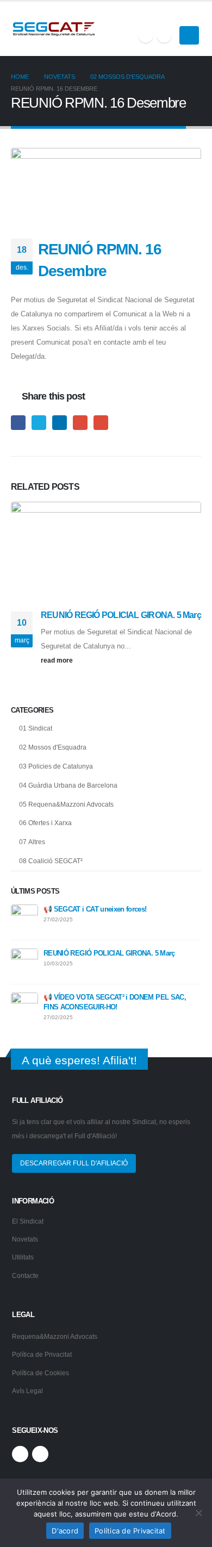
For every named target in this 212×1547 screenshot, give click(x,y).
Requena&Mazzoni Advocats (54, 1336)
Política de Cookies (40, 1372)
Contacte (25, 1275)
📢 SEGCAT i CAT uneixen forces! (95, 909)
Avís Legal (27, 1390)
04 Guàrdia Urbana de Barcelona (68, 785)
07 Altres (32, 842)
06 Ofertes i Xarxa (45, 823)
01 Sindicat (35, 728)
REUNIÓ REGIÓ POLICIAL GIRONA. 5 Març (121, 615)
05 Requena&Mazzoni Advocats (66, 804)
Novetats (25, 1239)
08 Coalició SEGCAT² (51, 861)
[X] (145, 35)
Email (100, 422)
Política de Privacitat (42, 1354)
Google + (80, 422)
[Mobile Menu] (189, 35)
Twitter (39, 422)
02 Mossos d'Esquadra (52, 747)
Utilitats (23, 1257)
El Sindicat (27, 1221)
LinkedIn (59, 422)
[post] (24, 917)
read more (57, 660)
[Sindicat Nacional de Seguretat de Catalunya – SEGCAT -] (54, 29)
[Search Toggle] (194, 16)
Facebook (18, 422)
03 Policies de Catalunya (56, 766)
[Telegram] (164, 35)
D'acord (65, 1530)
